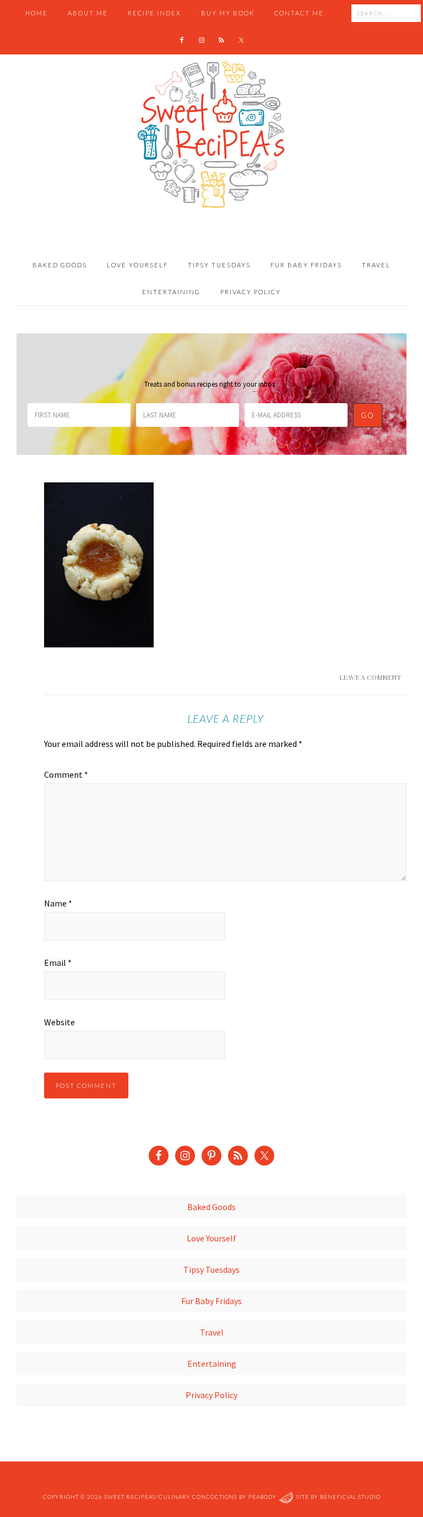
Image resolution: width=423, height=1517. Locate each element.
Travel (212, 1332)
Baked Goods (211, 1206)
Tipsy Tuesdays (211, 1269)
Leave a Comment (370, 677)
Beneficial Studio (350, 1496)
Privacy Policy (211, 1394)
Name (58, 903)
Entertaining (211, 1363)
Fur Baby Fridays (211, 1300)
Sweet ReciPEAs (211, 135)
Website (59, 1021)
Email (58, 962)
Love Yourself (211, 1238)
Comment (66, 774)
